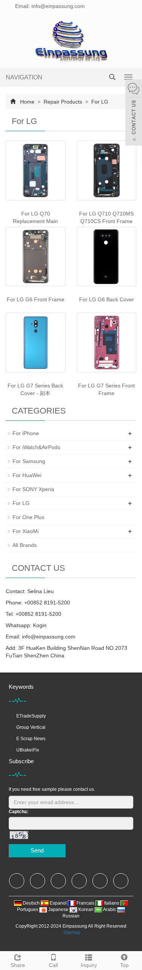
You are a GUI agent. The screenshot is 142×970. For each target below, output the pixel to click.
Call (53, 965)
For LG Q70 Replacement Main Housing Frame (35, 221)
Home (27, 102)
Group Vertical (30, 727)
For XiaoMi (25, 531)
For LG (99, 102)
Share (18, 965)
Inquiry (89, 965)
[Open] (133, 113)
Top (124, 965)
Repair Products (63, 102)
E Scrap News (30, 738)
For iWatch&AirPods (36, 447)
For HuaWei (26, 475)
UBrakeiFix (27, 750)
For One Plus (28, 517)
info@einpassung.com (48, 637)
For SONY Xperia (33, 489)
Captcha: (18, 811)
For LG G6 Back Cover (106, 299)
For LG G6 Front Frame (35, 299)
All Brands (24, 545)
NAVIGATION (24, 77)
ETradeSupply (31, 716)
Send (37, 850)
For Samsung (28, 461)
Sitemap (71, 932)
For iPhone (25, 433)
